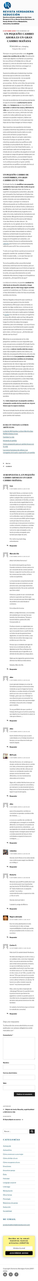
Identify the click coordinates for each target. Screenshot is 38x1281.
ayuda (7, 315)
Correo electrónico (10, 1073)
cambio (9, 466)
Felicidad (6, 1179)
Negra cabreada (16, 917)
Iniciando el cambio (10, 440)
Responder (13, 546)
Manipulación (8, 1191)
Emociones (7, 1166)
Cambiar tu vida (8, 437)
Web (4, 1083)
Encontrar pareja (9, 1170)
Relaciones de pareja (10, 1203)
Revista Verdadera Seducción (18, 13)
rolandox (13, 851)
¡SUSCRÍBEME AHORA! (19, 1253)
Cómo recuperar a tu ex (11, 1162)
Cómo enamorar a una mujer (13, 1154)
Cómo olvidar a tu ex (10, 1158)
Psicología (6, 1199)
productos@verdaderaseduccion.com (16, 1225)
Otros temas (7, 1195)
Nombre (6, 1063)
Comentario (8, 1035)
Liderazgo (6, 1187)
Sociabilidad (7, 1211)
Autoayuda (7, 1146)
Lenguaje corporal (9, 1183)
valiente (6, 244)
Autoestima (7, 1150)
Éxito (8, 463)
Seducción (7, 1207)
